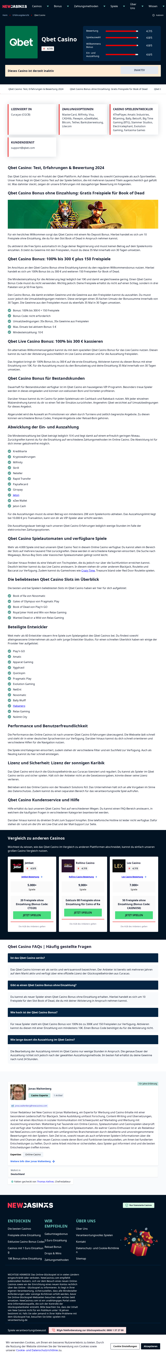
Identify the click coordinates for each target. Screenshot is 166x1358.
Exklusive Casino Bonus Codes (26, 1241)
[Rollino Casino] (68, 865)
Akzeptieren (150, 1346)
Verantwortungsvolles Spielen (94, 1235)
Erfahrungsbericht (21, 15)
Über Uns (133, 6)
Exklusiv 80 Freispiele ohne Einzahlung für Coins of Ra (83, 902)
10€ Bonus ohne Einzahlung (25, 1258)
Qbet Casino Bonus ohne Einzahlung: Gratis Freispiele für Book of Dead (109, 89)
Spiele (114, 6)
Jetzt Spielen (32, 915)
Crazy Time (88, 570)
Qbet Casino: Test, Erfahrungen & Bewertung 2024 (35, 89)
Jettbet (29, 863)
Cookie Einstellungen (125, 1346)
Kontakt (81, 1241)
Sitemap (81, 1258)
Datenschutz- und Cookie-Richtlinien (97, 1250)
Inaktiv (139, 70)
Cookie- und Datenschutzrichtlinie (37, 1350)
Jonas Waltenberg (40, 1088)
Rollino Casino (85, 863)
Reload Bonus (53, 1247)
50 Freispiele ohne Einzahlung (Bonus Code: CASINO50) (134, 904)
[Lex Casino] (119, 865)
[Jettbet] (17, 865)
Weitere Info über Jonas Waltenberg (30, 1161)
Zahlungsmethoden (86, 6)
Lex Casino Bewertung (132, 877)
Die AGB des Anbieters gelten (32, 926)
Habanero (19, 706)
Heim (5, 15)
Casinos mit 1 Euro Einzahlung (25, 1250)
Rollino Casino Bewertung (81, 877)
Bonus (58, 6)
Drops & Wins (53, 1253)
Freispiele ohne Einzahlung (24, 1235)
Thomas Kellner (45, 1181)
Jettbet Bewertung (30, 877)
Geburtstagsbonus (56, 1234)
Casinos (37, 6)
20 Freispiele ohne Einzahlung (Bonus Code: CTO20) (32, 904)
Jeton (16, 495)
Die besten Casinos (19, 1228)
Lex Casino (134, 863)
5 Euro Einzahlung (56, 1240)
